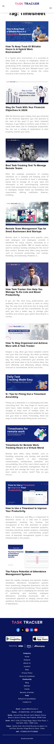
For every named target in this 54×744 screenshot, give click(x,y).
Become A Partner (27, 692)
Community (27, 679)
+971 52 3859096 (36, 712)
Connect (27, 666)
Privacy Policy (27, 673)
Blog (27, 682)
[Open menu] (3, 6)
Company (27, 653)
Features (27, 660)
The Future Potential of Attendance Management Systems (26, 573)
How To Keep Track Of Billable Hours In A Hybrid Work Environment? (23, 49)
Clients (27, 689)
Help (27, 695)
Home (27, 656)
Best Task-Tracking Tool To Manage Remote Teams (26, 167)
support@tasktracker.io (29, 709)
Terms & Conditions (27, 676)
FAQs (27, 669)
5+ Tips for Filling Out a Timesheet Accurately (26, 395)
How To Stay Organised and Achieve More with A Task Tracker (27, 344)
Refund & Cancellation (27, 699)
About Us (27, 663)
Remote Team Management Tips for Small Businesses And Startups (26, 230)
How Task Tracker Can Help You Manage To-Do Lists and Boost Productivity (24, 292)
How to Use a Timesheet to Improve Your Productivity (26, 510)
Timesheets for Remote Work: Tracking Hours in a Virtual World (25, 446)
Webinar (27, 686)
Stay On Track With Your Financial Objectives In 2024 (25, 109)
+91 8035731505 (23, 712)
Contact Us (27, 702)
